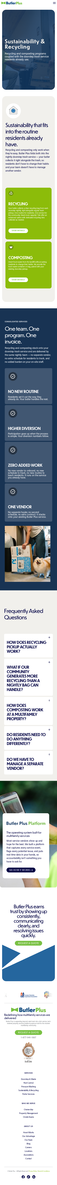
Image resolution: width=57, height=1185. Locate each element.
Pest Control (28, 1083)
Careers (28, 1147)
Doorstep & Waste (28, 1079)
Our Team (28, 1140)
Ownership (28, 1109)
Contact (28, 1158)
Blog (28, 1143)
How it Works (28, 1132)
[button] (54, 3)
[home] (7, 3)
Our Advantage (28, 1136)
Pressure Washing (28, 1086)
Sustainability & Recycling (28, 1090)
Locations (28, 1151)
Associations (29, 1155)
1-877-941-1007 (28, 1038)
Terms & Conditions (44, 1171)
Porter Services (28, 1094)
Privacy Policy (33, 1171)
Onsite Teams (28, 1117)
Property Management (28, 1113)
